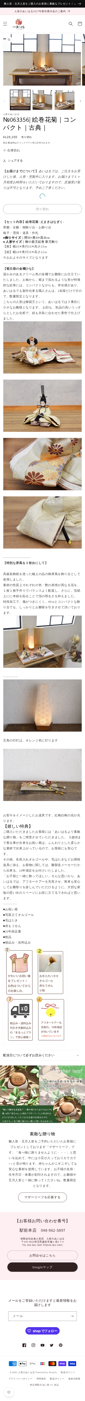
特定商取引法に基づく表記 (44, 1384)
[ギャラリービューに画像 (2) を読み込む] (42, 100)
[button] (5, 23)
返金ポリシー (68, 1372)
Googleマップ (42, 1267)
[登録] (72, 1316)
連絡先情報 (74, 1378)
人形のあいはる (26, 1372)
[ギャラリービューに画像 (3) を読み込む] (64, 100)
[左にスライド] (4, 100)
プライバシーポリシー (20, 1378)
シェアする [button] (15, 160)
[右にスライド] (80, 100)
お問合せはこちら (42, 1255)
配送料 (11, 142)
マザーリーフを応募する (42, 1197)
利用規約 (41, 1378)
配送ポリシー (57, 1378)
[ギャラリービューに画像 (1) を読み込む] (20, 100)
